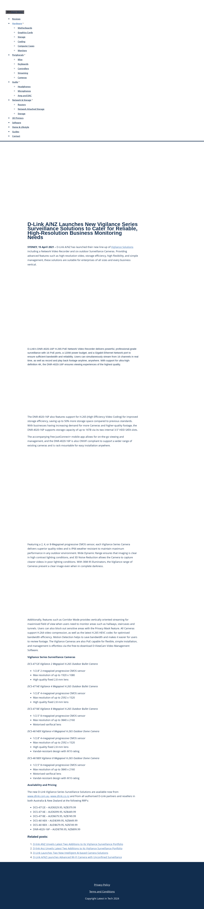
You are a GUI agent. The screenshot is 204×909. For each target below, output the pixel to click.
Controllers (23, 68)
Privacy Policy (102, 884)
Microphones (24, 91)
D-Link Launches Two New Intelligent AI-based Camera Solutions (70, 853)
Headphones (24, 86)
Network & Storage (21, 100)
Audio (15, 82)
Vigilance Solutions (122, 247)
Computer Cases (26, 46)
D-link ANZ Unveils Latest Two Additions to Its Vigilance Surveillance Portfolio (78, 844)
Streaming (23, 73)
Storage (21, 37)
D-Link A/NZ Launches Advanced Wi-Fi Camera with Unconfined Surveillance (77, 857)
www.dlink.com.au (38, 796)
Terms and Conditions (102, 891)
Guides (15, 131)
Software (16, 122)
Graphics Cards (25, 32)
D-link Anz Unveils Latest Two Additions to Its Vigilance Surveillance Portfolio (77, 848)
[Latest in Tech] (32, 7)
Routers (22, 104)
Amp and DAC (25, 95)
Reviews (16, 18)
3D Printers (17, 118)
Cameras (22, 77)
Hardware (17, 23)
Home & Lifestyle (20, 127)
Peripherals (18, 55)
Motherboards (25, 27)
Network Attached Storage (31, 109)
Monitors (22, 50)
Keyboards (23, 64)
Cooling (21, 41)
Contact (16, 136)
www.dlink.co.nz (59, 796)
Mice (20, 59)
